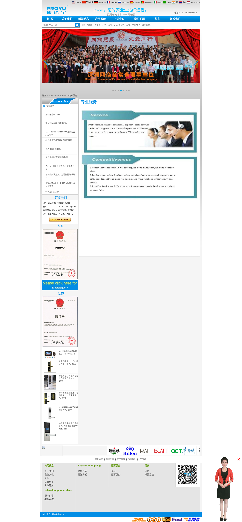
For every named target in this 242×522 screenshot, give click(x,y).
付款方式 (82, 471)
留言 (157, 18)
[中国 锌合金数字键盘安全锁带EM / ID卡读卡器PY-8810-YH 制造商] (50, 434)
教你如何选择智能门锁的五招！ (59, 140)
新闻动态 (83, 18)
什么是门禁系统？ (53, 192)
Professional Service (57, 96)
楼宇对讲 (49, 495)
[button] (113, 90)
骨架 (46, 478)
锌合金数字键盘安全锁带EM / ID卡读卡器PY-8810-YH (68, 426)
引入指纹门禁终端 (53, 149)
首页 (44, 96)
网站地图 (99, 459)
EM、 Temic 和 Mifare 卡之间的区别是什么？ (60, 133)
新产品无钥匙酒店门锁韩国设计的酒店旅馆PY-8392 (68, 395)
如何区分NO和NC (53, 114)
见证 (113, 471)
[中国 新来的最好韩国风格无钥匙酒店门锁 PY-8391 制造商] (50, 382)
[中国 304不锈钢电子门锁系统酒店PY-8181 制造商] (50, 413)
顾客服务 (116, 465)
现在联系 (60, 220)
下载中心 (119, 18)
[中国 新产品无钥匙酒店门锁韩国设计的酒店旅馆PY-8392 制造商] (50, 398)
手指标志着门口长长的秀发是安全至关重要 (60, 184)
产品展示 (100, 18)
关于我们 (67, 18)
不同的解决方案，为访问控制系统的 (60, 176)
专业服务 (50, 106)
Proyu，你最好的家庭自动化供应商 (59, 167)
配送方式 (82, 474)
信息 (147, 471)
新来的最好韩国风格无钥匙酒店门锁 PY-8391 (68, 378)
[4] (121, 92)
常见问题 (139, 18)
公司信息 (49, 465)
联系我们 (175, 18)
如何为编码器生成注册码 (56, 123)
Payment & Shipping (89, 465)
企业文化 (49, 474)
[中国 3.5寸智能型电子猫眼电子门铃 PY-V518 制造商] (50, 354)
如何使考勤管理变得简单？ (57, 157)
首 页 (50, 18)
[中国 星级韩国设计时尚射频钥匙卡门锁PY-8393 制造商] (50, 366)
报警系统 (149, 474)
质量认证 (49, 481)
